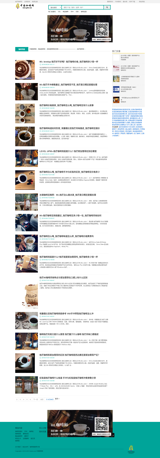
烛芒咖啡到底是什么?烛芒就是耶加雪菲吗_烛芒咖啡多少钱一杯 (69, 256)
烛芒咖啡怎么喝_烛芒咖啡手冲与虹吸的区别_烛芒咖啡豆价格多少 (70, 171)
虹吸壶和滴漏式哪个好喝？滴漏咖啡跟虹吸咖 (127, 116)
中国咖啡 (123, 60)
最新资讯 (110, 1)
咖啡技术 (123, 102)
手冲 (72, 11)
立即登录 (27, 1)
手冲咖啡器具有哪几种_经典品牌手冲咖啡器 (127, 120)
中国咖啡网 (32, 49)
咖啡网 (17, 441)
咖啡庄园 (84, 11)
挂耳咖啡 (139, 127)
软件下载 (132, 1)
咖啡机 (31, 431)
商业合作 (25, 447)
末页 (41, 399)
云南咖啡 (26, 438)
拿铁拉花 (26, 434)
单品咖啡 (65, 11)
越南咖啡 (136, 129)
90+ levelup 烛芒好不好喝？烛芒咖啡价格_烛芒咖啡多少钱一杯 (69, 61)
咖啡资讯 (123, 70)
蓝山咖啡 (128, 129)
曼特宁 (114, 129)
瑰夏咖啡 (129, 133)
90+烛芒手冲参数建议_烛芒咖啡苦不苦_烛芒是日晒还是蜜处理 (68, 84)
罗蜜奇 (123, 133)
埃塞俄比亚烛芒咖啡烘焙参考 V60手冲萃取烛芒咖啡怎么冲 (66, 313)
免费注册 (35, 1)
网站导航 (142, 1)
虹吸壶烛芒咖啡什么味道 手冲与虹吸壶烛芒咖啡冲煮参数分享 (68, 377)
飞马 (59, 11)
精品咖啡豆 (41, 49)
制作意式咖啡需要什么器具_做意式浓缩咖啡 (127, 122)
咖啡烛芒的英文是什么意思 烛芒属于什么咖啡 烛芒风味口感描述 (69, 334)
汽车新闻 (118, 1)
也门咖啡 (137, 133)
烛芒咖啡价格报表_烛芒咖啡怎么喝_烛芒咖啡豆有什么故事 (67, 105)
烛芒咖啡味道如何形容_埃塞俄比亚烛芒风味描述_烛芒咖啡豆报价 (70, 128)
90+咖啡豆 (115, 133)
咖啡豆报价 (18, 431)
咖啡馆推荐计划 (35, 447)
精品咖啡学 (18, 436)
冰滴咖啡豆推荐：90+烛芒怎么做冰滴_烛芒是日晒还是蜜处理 (68, 194)
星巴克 (33, 438)
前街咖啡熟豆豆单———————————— (61, 49)
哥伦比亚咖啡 (119, 131)
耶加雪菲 (121, 129)
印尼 (77, 11)
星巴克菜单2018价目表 (127, 127)
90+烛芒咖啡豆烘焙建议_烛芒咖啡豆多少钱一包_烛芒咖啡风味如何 (70, 215)
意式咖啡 (128, 131)
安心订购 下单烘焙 (46, 428)
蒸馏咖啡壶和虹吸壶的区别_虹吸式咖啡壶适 (127, 109)
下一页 (35, 399)
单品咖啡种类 (137, 131)
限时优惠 (42, 431)
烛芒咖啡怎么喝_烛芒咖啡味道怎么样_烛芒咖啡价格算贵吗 (67, 236)
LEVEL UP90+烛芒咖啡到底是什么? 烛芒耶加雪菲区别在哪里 (68, 151)
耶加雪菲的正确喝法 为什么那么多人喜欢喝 (126, 125)
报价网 (125, 1)
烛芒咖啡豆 (80, 49)
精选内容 (18, 428)
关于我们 (18, 447)
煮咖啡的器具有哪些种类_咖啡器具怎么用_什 (127, 118)
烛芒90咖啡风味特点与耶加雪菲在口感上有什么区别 (63, 277)
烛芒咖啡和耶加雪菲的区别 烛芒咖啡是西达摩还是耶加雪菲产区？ (70, 354)
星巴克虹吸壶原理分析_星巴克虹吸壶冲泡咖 (127, 114)
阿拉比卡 (18, 438)
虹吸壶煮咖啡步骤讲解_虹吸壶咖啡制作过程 (127, 111)
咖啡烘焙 (18, 434)
